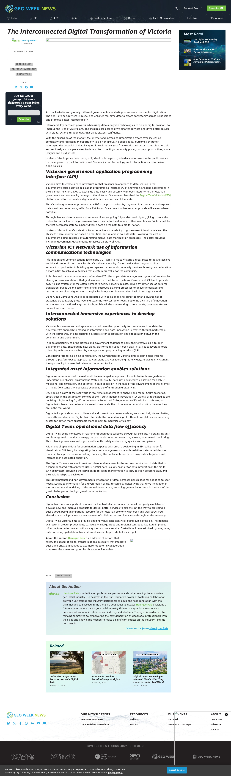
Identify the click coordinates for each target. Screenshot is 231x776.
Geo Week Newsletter (92, 720)
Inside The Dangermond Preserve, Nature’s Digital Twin (64, 679)
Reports (134, 725)
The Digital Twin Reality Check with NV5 (205, 41)
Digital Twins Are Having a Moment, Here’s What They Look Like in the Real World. (148, 679)
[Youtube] (38, 723)
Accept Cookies (176, 770)
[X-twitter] (14, 723)
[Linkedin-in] (32, 723)
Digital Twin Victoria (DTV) (155, 195)
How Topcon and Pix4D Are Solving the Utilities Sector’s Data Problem (207, 61)
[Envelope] (44, 723)
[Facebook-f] (20, 723)
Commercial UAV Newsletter (95, 725)
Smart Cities (63, 576)
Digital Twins (23, 74)
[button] (16, 87)
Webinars (135, 720)
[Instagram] (26, 723)
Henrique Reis (29, 41)
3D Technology (23, 64)
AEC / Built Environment (24, 69)
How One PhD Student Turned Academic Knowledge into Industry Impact (205, 51)
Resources (139, 714)
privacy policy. (115, 773)
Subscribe (24, 119)
